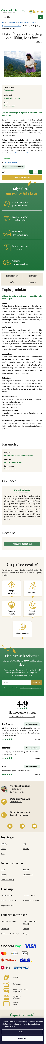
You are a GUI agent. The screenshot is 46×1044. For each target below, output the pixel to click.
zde (13, 1026)
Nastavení (22, 1032)
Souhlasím (22, 1039)
